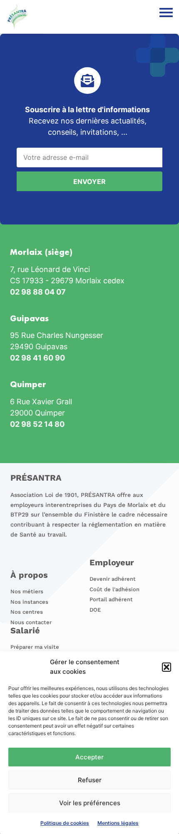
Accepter (89, 757)
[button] (166, 667)
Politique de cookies (64, 823)
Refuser (90, 780)
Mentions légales (118, 823)
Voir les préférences (89, 803)
